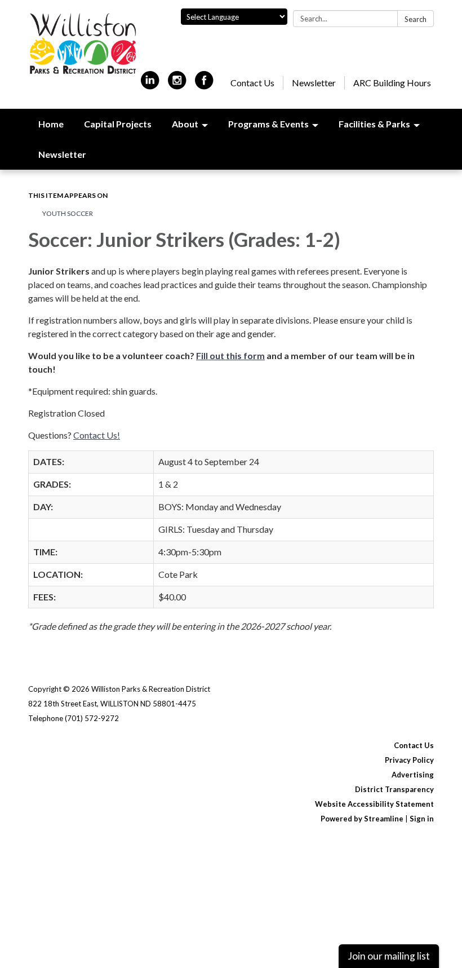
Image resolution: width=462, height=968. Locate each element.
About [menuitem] (185, 123)
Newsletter (314, 82)
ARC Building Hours (392, 82)
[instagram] (177, 85)
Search (416, 19)
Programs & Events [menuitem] (268, 123)
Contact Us (252, 82)
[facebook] (204, 85)
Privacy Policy (409, 759)
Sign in (422, 818)
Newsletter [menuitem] (62, 154)
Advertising (413, 774)
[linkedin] (150, 85)
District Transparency (394, 789)
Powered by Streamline (362, 818)
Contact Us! (96, 435)
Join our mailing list (389, 956)
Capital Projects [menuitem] (118, 123)
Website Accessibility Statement (374, 803)
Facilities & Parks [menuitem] (374, 123)
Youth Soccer (67, 213)
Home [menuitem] (51, 123)
